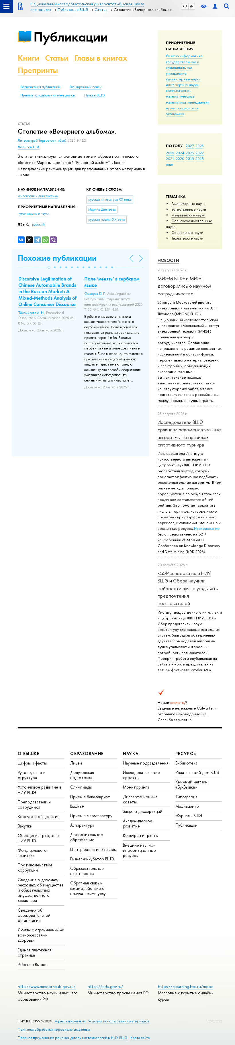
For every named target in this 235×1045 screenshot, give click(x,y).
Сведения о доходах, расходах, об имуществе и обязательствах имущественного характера (41, 890)
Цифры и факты (32, 763)
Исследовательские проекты (141, 775)
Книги (28, 58)
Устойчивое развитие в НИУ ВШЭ (39, 789)
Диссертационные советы (140, 799)
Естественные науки (188, 209)
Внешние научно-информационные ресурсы (139, 850)
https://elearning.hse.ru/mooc (185, 986)
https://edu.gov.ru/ (105, 986)
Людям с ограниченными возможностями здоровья (41, 935)
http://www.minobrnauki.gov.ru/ (47, 986)
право (171, 107)
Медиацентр (187, 806)
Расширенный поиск (85, 87)
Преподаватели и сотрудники (34, 804)
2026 (199, 145)
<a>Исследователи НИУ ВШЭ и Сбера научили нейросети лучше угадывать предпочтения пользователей (188, 588)
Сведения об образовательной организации (34, 915)
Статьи (56, 58)
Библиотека (186, 763)
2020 (180, 158)
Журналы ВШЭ (188, 815)
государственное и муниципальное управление (182, 67)
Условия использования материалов (118, 1021)
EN (191, 6)
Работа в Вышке (32, 964)
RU (185, 6)
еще (169, 164)
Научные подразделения (146, 763)
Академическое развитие (137, 823)
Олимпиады (81, 787)
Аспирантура (82, 825)
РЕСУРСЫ (186, 753)
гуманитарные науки (183, 79)
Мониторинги (136, 787)
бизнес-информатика (184, 55)
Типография (186, 796)
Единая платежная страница (34, 952)
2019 (190, 158)
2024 (180, 152)
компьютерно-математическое (180, 93)
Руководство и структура (32, 775)
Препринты (38, 70)
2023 (190, 152)
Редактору (214, 1020)
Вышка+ (77, 806)
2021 (170, 158)
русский (38, 224)
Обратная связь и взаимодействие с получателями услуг (88, 888)
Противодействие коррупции (35, 867)
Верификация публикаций (40, 87)
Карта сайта (140, 1037)
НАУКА (131, 753)
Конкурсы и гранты (140, 835)
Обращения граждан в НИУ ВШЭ (38, 838)
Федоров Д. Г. (94, 293)
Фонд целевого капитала (32, 853)
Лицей (76, 763)
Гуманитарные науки (188, 203)
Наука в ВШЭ (94, 95)
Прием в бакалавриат (90, 796)
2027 (190, 145)
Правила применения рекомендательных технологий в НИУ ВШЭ (73, 1037)
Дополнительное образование (86, 837)
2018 (199, 158)
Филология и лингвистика (38, 196)
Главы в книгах (100, 58)
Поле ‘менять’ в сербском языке (111, 282)
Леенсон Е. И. (29, 147)
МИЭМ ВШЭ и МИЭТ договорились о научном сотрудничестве (184, 286)
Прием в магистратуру (91, 815)
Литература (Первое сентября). (43, 140)
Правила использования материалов (47, 95)
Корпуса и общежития (38, 816)
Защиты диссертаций (142, 811)
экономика (175, 113)
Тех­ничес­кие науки (187, 238)
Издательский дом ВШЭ (197, 772)
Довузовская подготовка (82, 775)
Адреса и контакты (70, 1021)
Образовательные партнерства (87, 871)
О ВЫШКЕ (29, 753)
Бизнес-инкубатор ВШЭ (92, 859)
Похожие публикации (57, 258)
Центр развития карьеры (93, 849)
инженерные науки (182, 84)
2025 (170, 152)
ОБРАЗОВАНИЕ (86, 753)
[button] (49, 267)
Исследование (207, 528)
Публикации (71, 37)
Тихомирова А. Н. (31, 313)
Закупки (25, 826)
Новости (168, 260)
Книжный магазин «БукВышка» (191, 784)
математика (176, 102)
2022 (199, 152)
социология (188, 107)
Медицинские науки (188, 215)
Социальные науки (187, 232)
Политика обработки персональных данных (54, 1029)
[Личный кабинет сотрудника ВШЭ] (215, 6)
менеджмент (198, 102)
